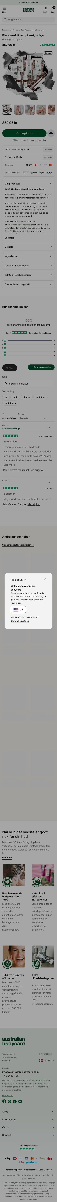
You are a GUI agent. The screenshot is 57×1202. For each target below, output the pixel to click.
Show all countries (20, 621)
